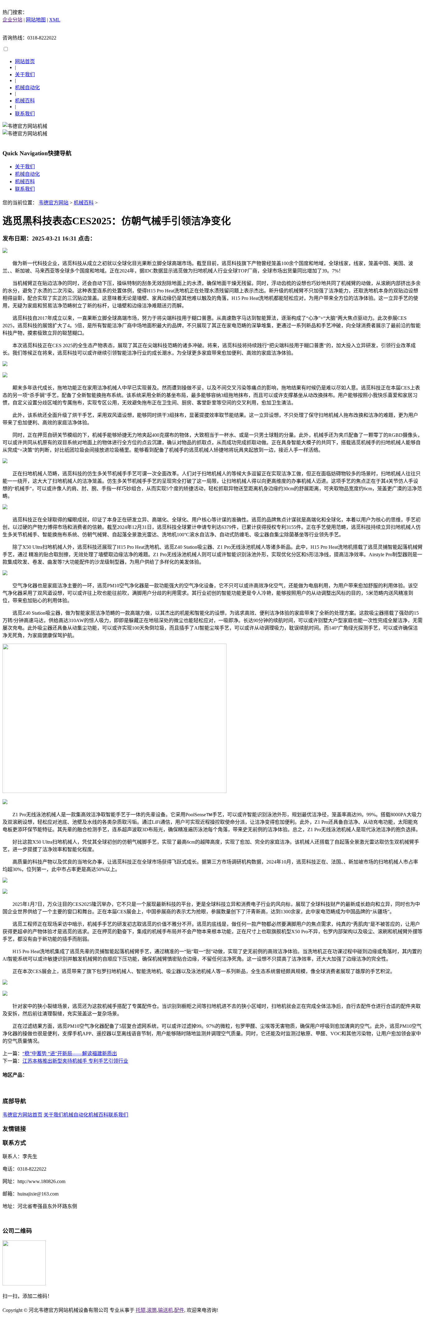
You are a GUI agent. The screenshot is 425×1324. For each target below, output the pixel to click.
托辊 (141, 1310)
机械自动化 (27, 87)
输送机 (165, 1310)
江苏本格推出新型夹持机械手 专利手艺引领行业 (75, 1061)
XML (54, 19)
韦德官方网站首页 (22, 1114)
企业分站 (12, 19)
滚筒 (152, 1310)
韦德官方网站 (53, 202)
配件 (179, 1310)
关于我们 (25, 74)
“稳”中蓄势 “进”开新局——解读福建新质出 (69, 1053)
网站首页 (25, 61)
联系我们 (25, 113)
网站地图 (36, 19)
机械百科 (25, 100)
